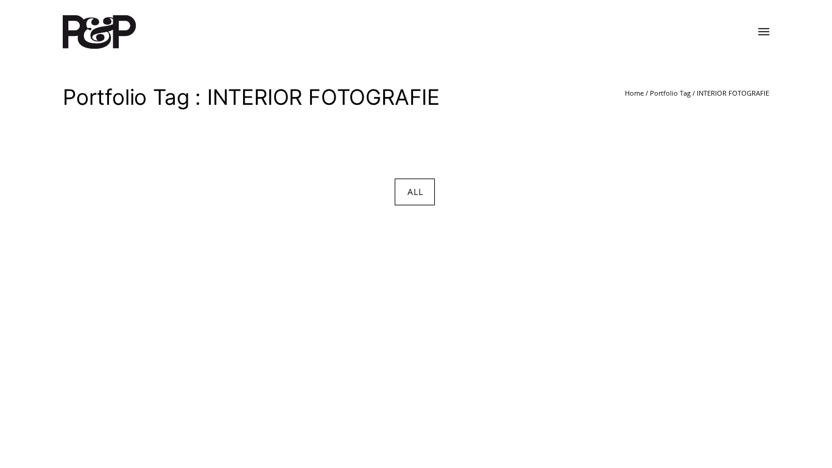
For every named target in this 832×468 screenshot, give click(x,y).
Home (634, 93)
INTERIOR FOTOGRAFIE (733, 93)
